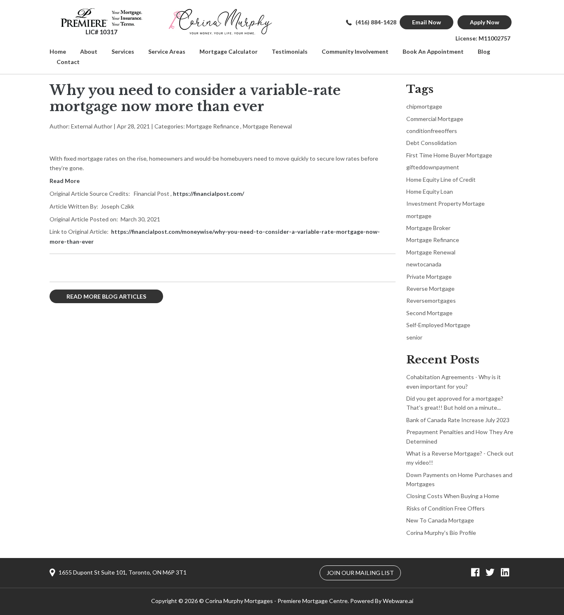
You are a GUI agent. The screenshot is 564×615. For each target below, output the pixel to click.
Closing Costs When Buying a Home (452, 495)
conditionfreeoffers (431, 130)
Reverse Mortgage (430, 288)
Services (122, 51)
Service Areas (166, 51)
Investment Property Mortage (445, 203)
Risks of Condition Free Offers (445, 508)
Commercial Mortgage (434, 118)
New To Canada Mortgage (440, 520)
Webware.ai (398, 600)
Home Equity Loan (429, 191)
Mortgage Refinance (212, 126)
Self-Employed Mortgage (438, 324)
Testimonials (290, 51)
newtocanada (423, 264)
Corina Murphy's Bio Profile (441, 532)
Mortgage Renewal (267, 126)
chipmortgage (424, 106)
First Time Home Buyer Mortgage (449, 155)
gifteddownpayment (432, 167)
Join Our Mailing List (360, 572)
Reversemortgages (431, 300)
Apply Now (484, 22)
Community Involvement (355, 51)
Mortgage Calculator (228, 51)
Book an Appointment (433, 51)
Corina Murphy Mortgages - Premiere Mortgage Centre (276, 600)
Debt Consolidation (431, 142)
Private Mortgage (429, 276)
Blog (484, 51)
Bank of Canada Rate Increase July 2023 (457, 419)
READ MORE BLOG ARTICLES (106, 296)
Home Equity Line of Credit (441, 179)
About (88, 51)
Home (58, 51)
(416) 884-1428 (375, 22)
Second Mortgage (429, 312)
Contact (68, 61)
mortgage (418, 215)
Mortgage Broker (428, 227)
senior (414, 337)
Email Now (426, 22)
